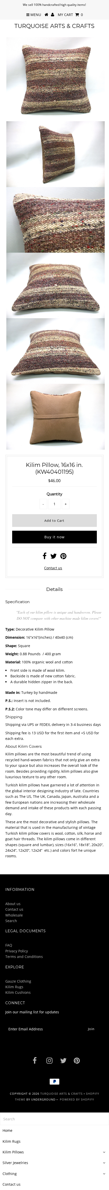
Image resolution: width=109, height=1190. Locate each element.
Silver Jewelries (15, 1162)
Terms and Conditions (24, 956)
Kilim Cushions (18, 992)
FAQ (8, 945)
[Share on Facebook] (45, 557)
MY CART (70, 14)
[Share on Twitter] (53, 557)
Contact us (53, 568)
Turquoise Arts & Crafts (54, 26)
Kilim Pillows (13, 1152)
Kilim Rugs (14, 986)
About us (13, 903)
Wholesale (14, 915)
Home (7, 1130)
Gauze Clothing (18, 981)
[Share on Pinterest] (63, 557)
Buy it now (54, 537)
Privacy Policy (16, 951)
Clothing (10, 1173)
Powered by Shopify (77, 1099)
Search (11, 920)
